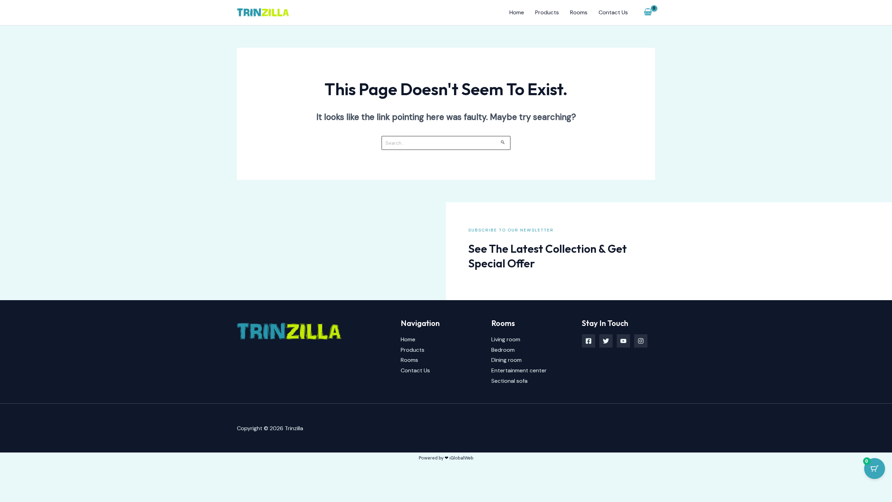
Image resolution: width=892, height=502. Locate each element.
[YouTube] (623, 341)
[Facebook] (588, 341)
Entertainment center (519, 370)
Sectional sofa (509, 381)
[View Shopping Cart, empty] (647, 13)
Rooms (578, 12)
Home (516, 12)
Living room (505, 339)
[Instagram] (640, 341)
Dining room (506, 360)
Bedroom (503, 349)
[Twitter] (606, 341)
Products (547, 12)
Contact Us (613, 12)
